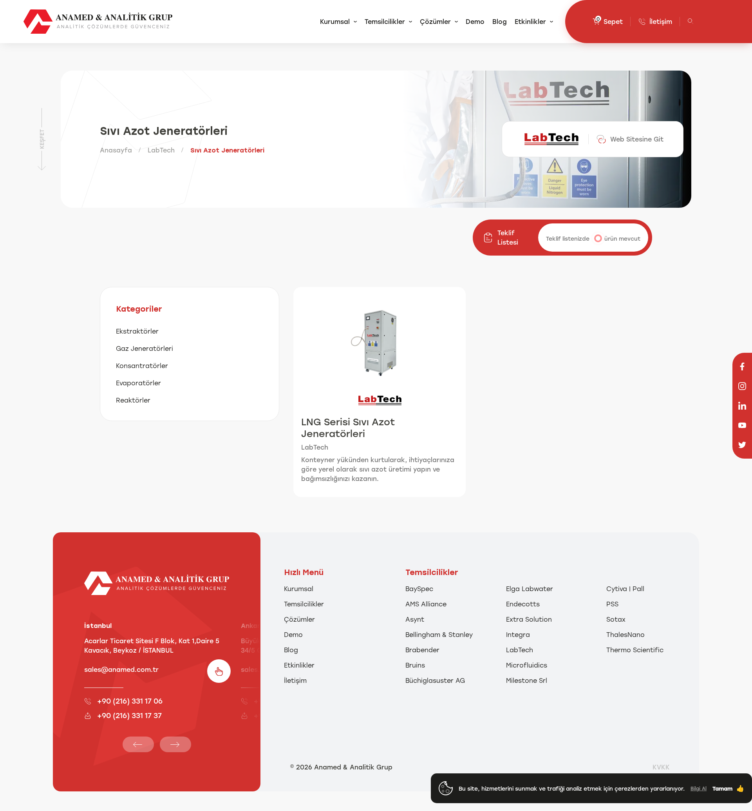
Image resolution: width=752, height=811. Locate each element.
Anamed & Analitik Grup (353, 767)
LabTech (161, 150)
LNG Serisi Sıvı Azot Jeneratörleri (348, 427)
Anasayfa (116, 150)
